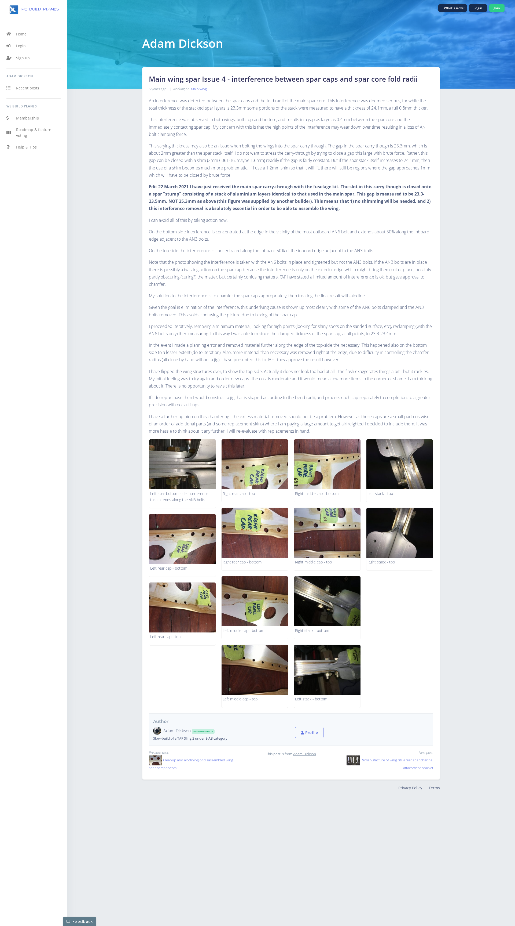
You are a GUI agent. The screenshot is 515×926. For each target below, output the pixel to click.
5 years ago (158, 88)
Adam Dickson (177, 731)
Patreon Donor (203, 731)
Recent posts (27, 88)
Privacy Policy (410, 787)
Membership (27, 118)
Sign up (23, 57)
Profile (311, 732)
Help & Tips (26, 147)
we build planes (39, 9)
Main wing (199, 88)
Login (21, 45)
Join (497, 8)
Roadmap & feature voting (33, 132)
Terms (434, 787)
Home (21, 34)
